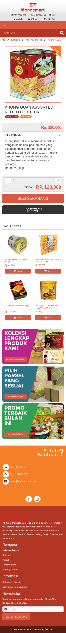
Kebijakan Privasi (11, 582)
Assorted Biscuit (34, 39)
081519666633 (39, 15)
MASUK (19, 19)
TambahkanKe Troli (33, 210)
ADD (20, 271)
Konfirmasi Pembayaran (14, 587)
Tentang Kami (9, 564)
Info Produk (13, 135)
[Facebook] (50, 15)
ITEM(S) (50, 19)
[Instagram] (53, 15)
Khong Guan (54, 39)
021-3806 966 (19, 15)
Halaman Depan (10, 550)
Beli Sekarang (33, 198)
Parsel (5, 560)
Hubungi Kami (9, 569)
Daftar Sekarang (16, 617)
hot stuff (25, 117)
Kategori (15, 39)
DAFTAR (34, 19)
